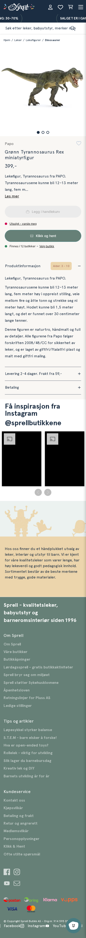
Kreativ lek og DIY (19, 768)
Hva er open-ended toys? (26, 745)
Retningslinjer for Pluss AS (27, 698)
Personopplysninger (21, 839)
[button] (38, 132)
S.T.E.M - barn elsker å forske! (30, 738)
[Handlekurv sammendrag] (70, 7)
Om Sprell (12, 644)
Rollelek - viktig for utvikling (28, 753)
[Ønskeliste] (60, 7)
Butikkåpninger (17, 659)
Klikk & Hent (14, 846)
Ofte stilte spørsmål (22, 854)
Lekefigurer (33, 40)
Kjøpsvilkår (13, 808)
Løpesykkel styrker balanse (28, 730)
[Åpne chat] (73, 925)
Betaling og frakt (19, 816)
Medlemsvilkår (16, 831)
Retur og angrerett (21, 823)
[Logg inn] (50, 7)
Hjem (7, 40)
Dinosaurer (52, 40)
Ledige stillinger (18, 706)
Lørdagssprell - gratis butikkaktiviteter (38, 667)
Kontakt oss (14, 800)
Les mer (12, 196)
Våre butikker (15, 652)
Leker (18, 40)
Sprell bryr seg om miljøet (27, 675)
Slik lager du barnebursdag (27, 761)
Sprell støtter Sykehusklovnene (31, 683)
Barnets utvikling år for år (26, 776)
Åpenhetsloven (17, 690)
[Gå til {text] (7, 873)
